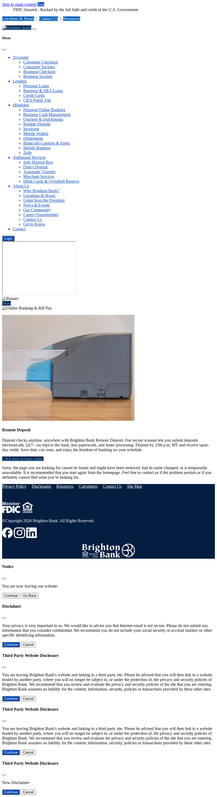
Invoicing (31, 129)
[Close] (4, 50)
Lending (20, 81)
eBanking (21, 105)
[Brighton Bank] (16, 27)
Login (8, 238)
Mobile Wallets (35, 133)
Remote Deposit (36, 124)
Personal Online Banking (44, 110)
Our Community (37, 210)
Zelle (27, 152)
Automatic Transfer (39, 171)
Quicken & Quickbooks (43, 119)
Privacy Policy (14, 486)
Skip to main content (19, 4)
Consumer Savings (39, 67)
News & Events (36, 205)
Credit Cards (33, 95)
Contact (19, 229)
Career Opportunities (40, 214)
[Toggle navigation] (34, 29)
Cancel (28, 645)
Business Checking (39, 71)
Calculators (88, 486)
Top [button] (41, 4)
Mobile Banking (37, 148)
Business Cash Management (46, 114)
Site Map (134, 486)
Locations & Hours (18, 18)
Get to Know (34, 224)
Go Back (30, 596)
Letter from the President (44, 200)
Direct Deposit (35, 167)
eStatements (33, 138)
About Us (21, 186)
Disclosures (41, 486)
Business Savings (37, 76)
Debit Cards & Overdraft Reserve (51, 181)
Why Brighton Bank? (41, 191)
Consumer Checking (40, 62)
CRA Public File (37, 100)
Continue (11, 596)
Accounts (21, 57)
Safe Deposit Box (38, 162)
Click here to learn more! (23, 458)
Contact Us (48, 18)
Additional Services (29, 157)
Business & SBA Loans (43, 90)
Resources (71, 18)
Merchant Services (38, 176)
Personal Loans (36, 86)
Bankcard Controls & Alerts (46, 143)
